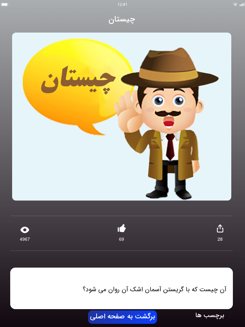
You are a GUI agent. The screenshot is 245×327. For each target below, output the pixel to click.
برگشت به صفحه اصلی (122, 316)
